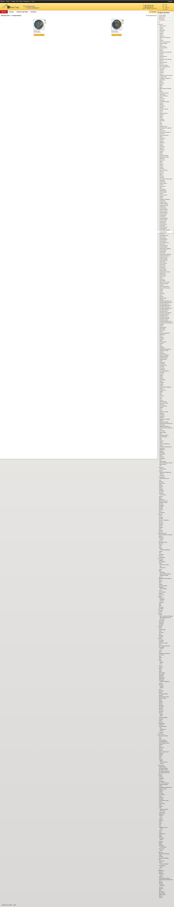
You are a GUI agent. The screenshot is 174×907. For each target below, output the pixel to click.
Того (160, 824)
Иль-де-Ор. (161, 594)
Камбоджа (161, 623)
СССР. (161, 392)
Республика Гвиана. (163, 769)
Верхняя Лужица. (163, 62)
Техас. (161, 397)
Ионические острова (164, 564)
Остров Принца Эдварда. (165, 248)
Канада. (161, 110)
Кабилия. (162, 103)
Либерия (161, 666)
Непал (160, 720)
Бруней (160, 525)
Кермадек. (162, 119)
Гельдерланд (162, 557)
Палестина (161, 747)
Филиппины (161, 845)
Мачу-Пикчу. (162, 160)
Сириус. (161, 381)
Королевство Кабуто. (164, 135)
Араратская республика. (165, 37)
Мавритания (161, 677)
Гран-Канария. (162, 561)
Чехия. (161, 442)
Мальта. (161, 154)
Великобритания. (163, 56)
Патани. (161, 756)
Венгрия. (161, 57)
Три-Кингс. (162, 404)
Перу (160, 757)
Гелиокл (161, 555)
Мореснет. (162, 173)
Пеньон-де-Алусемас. (164, 286)
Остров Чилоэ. (163, 276)
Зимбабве (161, 587)
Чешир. (161, 445)
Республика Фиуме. (164, 319)
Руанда (160, 775)
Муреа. (161, 174)
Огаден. (161, 193)
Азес (160, 480)
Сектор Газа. (162, 362)
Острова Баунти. (163, 208)
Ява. (160, 465)
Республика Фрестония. (164, 772)
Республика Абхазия (163, 768)
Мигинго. (161, 704)
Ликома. (161, 143)
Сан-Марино (162, 781)
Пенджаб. (162, 284)
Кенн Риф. (161, 632)
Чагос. (161, 438)
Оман (160, 738)
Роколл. (161, 331)
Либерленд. (162, 142)
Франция (161, 852)
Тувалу (160, 830)
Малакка (161, 686)
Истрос (160, 611)
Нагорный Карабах (163, 717)
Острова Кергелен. (164, 212)
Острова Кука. (163, 216)
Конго (160, 644)
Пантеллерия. (163, 280)
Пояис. (161, 295)
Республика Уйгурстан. (165, 318)
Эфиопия (161, 888)
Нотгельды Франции (163, 735)
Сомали (161, 801)
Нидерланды (162, 723)
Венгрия (161, 536)
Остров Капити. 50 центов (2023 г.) (37, 32)
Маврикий (161, 675)
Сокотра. (161, 384)
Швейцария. (162, 449)
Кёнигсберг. (162, 120)
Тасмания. (162, 395)
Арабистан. (162, 36)
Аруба (160, 498)
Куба (160, 656)
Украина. (161, 407)
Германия (161, 558)
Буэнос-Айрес (163, 494)
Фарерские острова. (164, 411)
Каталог (8, 1)
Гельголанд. (162, 68)
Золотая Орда (162, 592)
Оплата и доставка (22, 12)
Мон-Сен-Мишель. (164, 170)
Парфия (161, 754)
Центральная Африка (164, 858)
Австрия (161, 470)
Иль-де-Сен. (162, 98)
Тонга (160, 825)
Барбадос (161, 506)
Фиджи (160, 844)
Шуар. (161, 455)
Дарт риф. (162, 82)
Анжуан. (161, 34)
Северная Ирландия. (164, 354)
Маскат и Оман (162, 698)
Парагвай (161, 753)
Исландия (161, 608)
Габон (160, 545)
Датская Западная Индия (165, 573)
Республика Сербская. (164, 314)
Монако (160, 708)
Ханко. (161, 850)
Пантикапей (162, 567)
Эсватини (161, 884)
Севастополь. (163, 353)
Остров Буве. (162, 225)
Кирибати (161, 636)
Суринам (161, 806)
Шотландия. (162, 452)
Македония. (162, 149)
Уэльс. (161, 410)
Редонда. (162, 299)
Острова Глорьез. (163, 210)
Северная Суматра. (164, 356)
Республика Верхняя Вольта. (166, 302)
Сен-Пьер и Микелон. (164, 371)
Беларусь (161, 509)
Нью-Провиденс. (163, 192)
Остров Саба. (163, 252)
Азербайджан (162, 476)
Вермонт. (162, 60)
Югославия (161, 891)
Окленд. (161, 197)
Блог (17, 1)
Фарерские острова (164, 575)
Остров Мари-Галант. (164, 242)
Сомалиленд (162, 803)
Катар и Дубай (162, 629)
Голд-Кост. (162, 72)
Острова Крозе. (163, 215)
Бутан (160, 528)
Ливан (160, 668)
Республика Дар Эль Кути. (165, 305)
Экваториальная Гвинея (164, 878)
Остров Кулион (163, 847)
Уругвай (160, 842)
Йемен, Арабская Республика (166, 616)
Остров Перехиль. (164, 247)
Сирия (160, 796)
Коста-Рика (161, 654)
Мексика (161, 702)
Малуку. (161, 152)
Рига (161, 663)
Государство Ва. (163, 76)
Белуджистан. (162, 512)
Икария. (161, 97)
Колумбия (161, 641)
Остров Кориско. (163, 238)
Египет (160, 580)
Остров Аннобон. (163, 219)
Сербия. (161, 375)
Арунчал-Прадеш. (163, 43)
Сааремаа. (162, 338)
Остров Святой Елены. (165, 255)
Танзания (161, 820)
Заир (160, 582)
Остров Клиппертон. (164, 235)
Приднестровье (162, 766)
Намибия (161, 719)
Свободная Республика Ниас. (165, 787)
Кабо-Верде (161, 620)
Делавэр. (162, 84)
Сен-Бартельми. (163, 365)
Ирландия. (162, 100)
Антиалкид (161, 490)
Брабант (161, 473)
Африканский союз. (163, 501)
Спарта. (161, 391)
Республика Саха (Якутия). (165, 312)
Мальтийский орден (163, 693)
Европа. (161, 91)
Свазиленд (162, 885)
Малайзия (161, 684)
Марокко (161, 695)
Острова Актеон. (163, 202)
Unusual (161, 24)
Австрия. (161, 27)
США (160, 807)
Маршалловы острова (164, 696)
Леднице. (162, 141)
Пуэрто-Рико (162, 810)
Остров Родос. (163, 251)
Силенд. (161, 378)
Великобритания (162, 533)
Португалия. (162, 293)
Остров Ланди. (163, 241)
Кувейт (160, 657)
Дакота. (161, 81)
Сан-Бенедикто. (163, 341)
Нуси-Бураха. (163, 189)
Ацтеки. (161, 44)
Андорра (161, 488)
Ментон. (161, 162)
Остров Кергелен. (163, 740)
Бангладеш (161, 505)
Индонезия (161, 597)
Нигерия (161, 721)
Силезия (161, 763)
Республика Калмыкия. (165, 306)
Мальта (160, 692)
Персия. (161, 290)
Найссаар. (162, 177)
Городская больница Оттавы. (166, 75)
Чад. (160, 439)
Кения (160, 631)
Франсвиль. (162, 416)
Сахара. (161, 346)
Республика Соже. (164, 315)
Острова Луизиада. (164, 218)
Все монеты (161, 18)
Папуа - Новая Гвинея (164, 751)
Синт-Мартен (162, 794)
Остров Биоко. (163, 222)
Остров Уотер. (163, 266)
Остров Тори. (162, 261)
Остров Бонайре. (163, 224)
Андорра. (162, 33)
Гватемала (161, 554)
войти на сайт (31, 6)
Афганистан (161, 499)
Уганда (160, 836)
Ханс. (161, 429)
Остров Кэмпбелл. (164, 239)
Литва (160, 671)
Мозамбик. (162, 168)
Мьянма (161, 712)
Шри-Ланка (161, 873)
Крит (161, 566)
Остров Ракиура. (163, 249)
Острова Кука (163, 729)
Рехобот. (161, 325)
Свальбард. (162, 347)
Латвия (160, 660)
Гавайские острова (164, 809)
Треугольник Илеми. (164, 403)
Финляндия (161, 848)
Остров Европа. (163, 228)
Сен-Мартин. (162, 369)
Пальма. (161, 748)
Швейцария (161, 870)
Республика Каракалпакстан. (166, 308)
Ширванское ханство (164, 478)
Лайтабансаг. (162, 138)
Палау (160, 745)
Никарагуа (161, 724)
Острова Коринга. (163, 213)
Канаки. (161, 111)
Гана (160, 552)
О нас (33, 1)
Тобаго (161, 828)
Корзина (154, 12)
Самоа (160, 780)
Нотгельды (161, 734)
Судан (160, 804)
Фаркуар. (162, 413)
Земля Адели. (163, 94)
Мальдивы (161, 690)
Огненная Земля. (163, 194)
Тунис (160, 832)
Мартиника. (162, 158)
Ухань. (161, 408)
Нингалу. (161, 184)
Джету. (161, 85)
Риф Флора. (162, 330)
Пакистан (161, 744)
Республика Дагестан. (164, 303)
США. (161, 394)
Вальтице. (162, 53)
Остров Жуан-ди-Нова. (165, 229)
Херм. (161, 433)
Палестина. (162, 279)
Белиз (160, 511)
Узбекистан (161, 838)
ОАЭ (160, 737)
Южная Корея (162, 893)
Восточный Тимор (163, 542)
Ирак (160, 604)
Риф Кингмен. (163, 328)
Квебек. (161, 117)
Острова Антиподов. (164, 205)
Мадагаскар (161, 678)
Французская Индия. (164, 422)
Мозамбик (161, 705)
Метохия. (162, 165)
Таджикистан (162, 814)
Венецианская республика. (166, 59)
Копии (160, 650)
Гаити (160, 546)
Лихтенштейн (162, 672)
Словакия (161, 797)
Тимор (160, 823)
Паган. (161, 277)
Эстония (161, 887)
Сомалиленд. (163, 389)
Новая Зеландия (162, 726)
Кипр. (161, 122)
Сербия (160, 791)
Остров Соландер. (164, 258)
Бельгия (161, 514)
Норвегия (161, 732)
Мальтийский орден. (164, 155)
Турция (160, 835)
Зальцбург (162, 475)
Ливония (161, 662)
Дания (160, 570)
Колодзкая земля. (163, 126)
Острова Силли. (163, 221)
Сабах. (161, 340)
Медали (161, 701)
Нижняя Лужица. (163, 183)
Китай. (161, 123)
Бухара (161, 839)
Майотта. (162, 148)
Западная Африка (163, 585)
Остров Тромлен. (163, 263)
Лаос (160, 659)
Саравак (161, 687)
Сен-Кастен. (162, 368)
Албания (161, 481)
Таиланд (161, 815)
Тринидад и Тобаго (163, 827)
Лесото (160, 665)
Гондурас (161, 560)
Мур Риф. (161, 711)
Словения (161, 799)
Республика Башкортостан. (165, 301)
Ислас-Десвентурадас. (165, 101)
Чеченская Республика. (165, 443)
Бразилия (161, 524)
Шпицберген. (162, 454)
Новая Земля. (163, 186)
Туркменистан (162, 833)
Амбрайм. (161, 486)
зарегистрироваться (33, 7)
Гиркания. (162, 71)
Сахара (160, 785)
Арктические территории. (165, 41)
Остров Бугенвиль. (164, 227)
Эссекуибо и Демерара (165, 549)
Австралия (161, 467)
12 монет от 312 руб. (39, 34)
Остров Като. (162, 233)
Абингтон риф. (163, 25)
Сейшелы (161, 790)
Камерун (161, 625)
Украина (161, 841)
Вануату (161, 530)
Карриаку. (162, 114)
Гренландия (162, 572)
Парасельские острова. (165, 282)
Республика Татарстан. (165, 317)
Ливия (160, 669)
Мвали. (161, 161)
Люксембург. (162, 146)
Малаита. (162, 151)
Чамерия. (162, 441)
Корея (160, 652)
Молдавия (161, 706)
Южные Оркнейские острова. (166, 462)
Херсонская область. (164, 435)
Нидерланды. (163, 181)
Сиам (161, 816)
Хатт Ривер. (162, 430)
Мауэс (160, 699)
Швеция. (161, 451)
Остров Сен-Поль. (164, 257)
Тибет (160, 821)
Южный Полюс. (163, 464)
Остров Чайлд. (163, 274)
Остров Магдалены (163, 741)
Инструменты (27, 1)
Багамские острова (163, 502)
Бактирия (161, 503)
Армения (161, 496)
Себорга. (162, 352)
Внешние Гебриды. (164, 65)
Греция (160, 563)
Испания (161, 610)
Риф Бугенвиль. (163, 327)
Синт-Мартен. (163, 379)
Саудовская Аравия (163, 784)
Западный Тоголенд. (164, 92)
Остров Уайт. (162, 264)
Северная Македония (164, 681)
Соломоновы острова (164, 800)
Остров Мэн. (162, 244)
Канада (160, 626)
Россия (160, 774)
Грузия (160, 569)
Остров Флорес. (163, 270)
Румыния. (162, 337)
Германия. (162, 69)
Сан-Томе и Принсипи (164, 783)
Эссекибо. (162, 456)
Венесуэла (161, 537)
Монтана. (162, 171)
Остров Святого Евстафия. (165, 254)
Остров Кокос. (163, 236)
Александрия (162, 483)
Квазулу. (161, 116)
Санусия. (162, 343)
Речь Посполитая (163, 762)
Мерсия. (161, 164)
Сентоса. (162, 373)
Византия (161, 540)
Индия (160, 596)
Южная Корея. (163, 461)
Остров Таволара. (164, 260)
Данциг (161, 760)
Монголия (161, 709)
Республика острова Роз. (164, 771)
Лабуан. (161, 136)
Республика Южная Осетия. (166, 321)
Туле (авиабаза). (163, 406)
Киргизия (161, 635)
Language (170, 1)
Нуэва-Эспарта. (163, 190)
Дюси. (161, 90)
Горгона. (161, 73)
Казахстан (161, 622)
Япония (160, 897)
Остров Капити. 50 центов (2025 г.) (115, 32)
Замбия (160, 584)
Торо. (161, 398)
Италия (160, 613)
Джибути (161, 577)
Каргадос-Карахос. (164, 113)
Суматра (162, 600)
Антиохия (161, 491)
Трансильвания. (163, 401)
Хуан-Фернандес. (163, 436)
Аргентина (161, 493)
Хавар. (160, 855)
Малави (160, 683)
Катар (160, 628)
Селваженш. (162, 363)
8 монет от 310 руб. (116, 34)
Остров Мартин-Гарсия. (164, 743)
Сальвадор (161, 778)
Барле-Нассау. (163, 46)
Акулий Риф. (162, 30)
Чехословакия (162, 865)
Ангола (160, 487)
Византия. (162, 63)
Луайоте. (161, 145)
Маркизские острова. (164, 157)
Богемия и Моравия (164, 863)
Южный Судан (162, 894)
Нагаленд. (162, 175)
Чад (160, 859)
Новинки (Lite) (162, 16)
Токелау (161, 730)
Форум (21, 1)
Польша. (161, 292)
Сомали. (161, 385)
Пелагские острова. (164, 283)
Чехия (160, 862)
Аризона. (162, 40)
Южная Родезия (163, 588)
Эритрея (161, 882)
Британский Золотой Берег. (166, 52)
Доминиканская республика (165, 578)
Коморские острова (163, 642)
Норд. (161, 187)
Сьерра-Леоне (162, 812)
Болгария (161, 517)
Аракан (161, 714)
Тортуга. (161, 400)
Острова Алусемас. (164, 203)
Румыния (161, 777)
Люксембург (161, 674)
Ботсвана (161, 522)
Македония (161, 680)
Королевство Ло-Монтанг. (164, 653)
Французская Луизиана (164, 853)
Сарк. (161, 344)
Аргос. (161, 38)
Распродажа (162, 19)
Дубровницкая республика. (165, 88)
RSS (164, 15)
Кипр (160, 634)
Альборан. (162, 31)
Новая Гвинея (163, 469)
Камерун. (162, 107)
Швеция (161, 872)
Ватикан (161, 531)
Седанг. (161, 360)
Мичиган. (162, 167)
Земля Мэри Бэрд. (164, 95)
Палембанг (162, 599)
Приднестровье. (163, 298)
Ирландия (161, 607)
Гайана (160, 548)
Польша (161, 759)
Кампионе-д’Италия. (164, 108)
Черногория (161, 861)
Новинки (161, 15)
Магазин (3, 1)
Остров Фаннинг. (163, 268)
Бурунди (161, 527)
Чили (160, 868)
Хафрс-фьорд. (163, 432)
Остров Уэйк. (162, 267)
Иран (160, 605)
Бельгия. (161, 49)
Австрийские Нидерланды (165, 472)
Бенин (160, 515)
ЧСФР (161, 867)
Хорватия (161, 856)
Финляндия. (162, 414)
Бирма (161, 715)
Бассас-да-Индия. (164, 47)
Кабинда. (162, 104)
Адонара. (162, 28)
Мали (160, 689)
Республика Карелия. (164, 309)
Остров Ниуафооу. (164, 245)
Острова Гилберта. (164, 209)
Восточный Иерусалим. (165, 66)
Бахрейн (161, 508)
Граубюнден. (162, 79)
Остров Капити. (163, 231)
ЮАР (160, 890)
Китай (160, 638)
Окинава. (162, 196)
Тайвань (161, 818)
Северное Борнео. (164, 357)
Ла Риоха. (162, 139)
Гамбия (160, 551)
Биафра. (161, 50)
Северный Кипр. (163, 359)
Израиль (161, 593)
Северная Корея (162, 788)
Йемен (160, 614)
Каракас (161, 539)
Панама (161, 750)
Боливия (161, 518)
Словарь (13, 1)
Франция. (162, 417)
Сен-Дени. (162, 366)
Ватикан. (161, 55)
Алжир (160, 484)
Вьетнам (161, 543)
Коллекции (161, 640)
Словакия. (162, 382)
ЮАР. (161, 459)
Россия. (161, 336)
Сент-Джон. (162, 372)
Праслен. (162, 296)
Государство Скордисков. (165, 78)
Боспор (160, 521)
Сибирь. (161, 376)
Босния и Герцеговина (164, 520)
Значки (160, 590)
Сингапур (161, 793)
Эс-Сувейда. (162, 458)
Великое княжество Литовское (165, 534)
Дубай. (161, 87)
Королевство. (162, 130)
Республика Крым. (164, 311)
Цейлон (161, 874)
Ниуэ (161, 727)
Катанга (161, 648)
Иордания (161, 602)
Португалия (161, 765)
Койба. (161, 125)
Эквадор (161, 876)
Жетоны (161, 581)
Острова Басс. (163, 206)
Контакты (33, 12)
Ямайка (160, 896)
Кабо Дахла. (162, 106)
